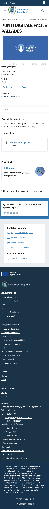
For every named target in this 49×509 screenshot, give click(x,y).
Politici (4, 308)
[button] (9, 3)
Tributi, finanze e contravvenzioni (14, 351)
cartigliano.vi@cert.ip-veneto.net (18, 417)
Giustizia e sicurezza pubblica (13, 340)
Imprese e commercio (10, 362)
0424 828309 (10, 413)
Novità (10, 19)
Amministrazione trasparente (13, 439)
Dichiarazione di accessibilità (12, 450)
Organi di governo (8, 297)
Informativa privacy (9, 443)
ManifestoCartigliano (20, 142)
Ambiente (5, 347)
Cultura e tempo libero (10, 355)
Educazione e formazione (11, 344)
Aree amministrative (9, 300)
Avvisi (3, 379)
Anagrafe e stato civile (10, 332)
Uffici (3, 304)
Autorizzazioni (7, 336)
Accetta (26, 504)
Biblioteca (9, 168)
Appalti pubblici (7, 359)
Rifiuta (26, 499)
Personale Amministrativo (11, 312)
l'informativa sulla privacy (14, 492)
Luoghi (4, 392)
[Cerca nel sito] (42, 10)
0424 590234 (10, 410)
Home (3, 19)
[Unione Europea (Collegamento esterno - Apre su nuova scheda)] (24, 274)
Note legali (5, 446)
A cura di (4, 109)
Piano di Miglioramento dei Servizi (15, 458)
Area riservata (7, 454)
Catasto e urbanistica (10, 328)
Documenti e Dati (8, 315)
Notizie (18, 19)
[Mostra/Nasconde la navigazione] (4, 10)
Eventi (4, 396)
